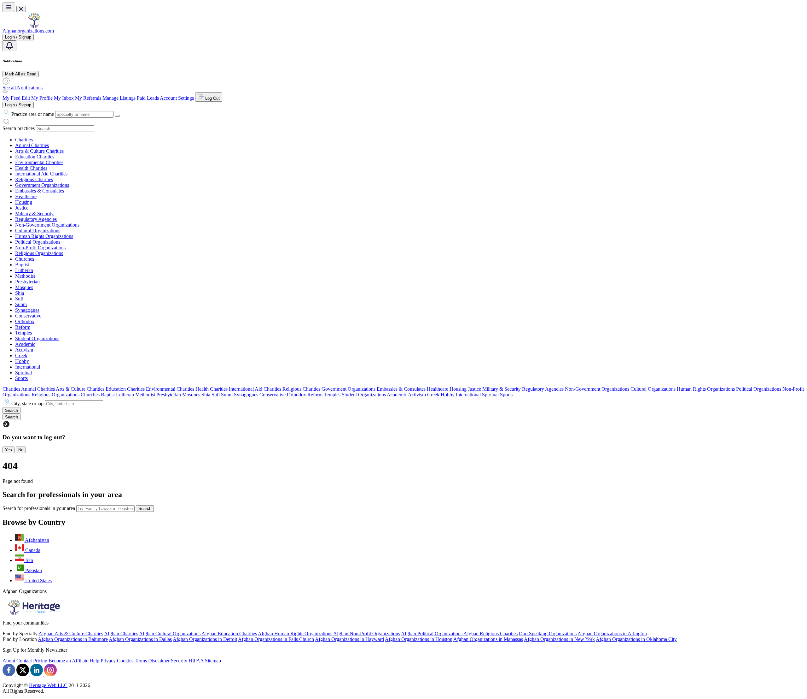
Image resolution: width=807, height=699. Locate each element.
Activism (24, 349)
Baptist (22, 264)
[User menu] (5, 91)
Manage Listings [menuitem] (119, 98)
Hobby (22, 361)
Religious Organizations (39, 253)
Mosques (24, 287)
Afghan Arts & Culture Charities (70, 633)
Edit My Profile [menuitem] (37, 98)
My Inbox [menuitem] (64, 98)
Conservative (28, 315)
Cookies (125, 660)
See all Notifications (23, 87)
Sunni (21, 304)
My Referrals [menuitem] (88, 98)
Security (179, 660)
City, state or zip (27, 403)
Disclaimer (159, 660)
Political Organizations (37, 242)
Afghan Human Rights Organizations (295, 633)
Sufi (19, 298)
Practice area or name (32, 114)
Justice (21, 207)
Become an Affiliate (68, 660)
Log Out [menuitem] (212, 98)
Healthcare (26, 196)
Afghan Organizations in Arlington (612, 633)
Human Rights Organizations (44, 236)
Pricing (40, 660)
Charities (24, 139)
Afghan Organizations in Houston (418, 639)
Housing (23, 202)
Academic (25, 344)
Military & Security (34, 213)
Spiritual (23, 372)
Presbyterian (27, 281)
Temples (23, 332)
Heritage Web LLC (48, 685)
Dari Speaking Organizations (548, 633)
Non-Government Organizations (47, 225)
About (9, 660)
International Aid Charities (41, 173)
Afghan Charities (121, 633)
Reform (22, 327)
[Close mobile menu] (21, 9)
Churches (24, 259)
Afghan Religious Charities (490, 633)
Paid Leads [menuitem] (148, 98)
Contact (24, 660)
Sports (21, 378)
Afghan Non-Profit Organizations (366, 633)
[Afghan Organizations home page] (34, 26)
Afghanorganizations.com (28, 30)
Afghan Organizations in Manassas (488, 639)
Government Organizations (42, 185)
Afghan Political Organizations (431, 633)
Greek (21, 355)
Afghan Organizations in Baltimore (73, 639)
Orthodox (24, 321)
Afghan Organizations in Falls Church (276, 639)
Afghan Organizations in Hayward (349, 639)
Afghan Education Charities (229, 633)
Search (144, 508)
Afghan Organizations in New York (559, 639)
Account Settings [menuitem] (177, 98)
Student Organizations (37, 338)
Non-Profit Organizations (40, 247)
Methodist (25, 276)
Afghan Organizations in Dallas (140, 639)
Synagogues (27, 310)
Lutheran (24, 270)
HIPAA (196, 660)
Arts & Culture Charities (39, 151)
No (20, 449)
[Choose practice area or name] (117, 116)
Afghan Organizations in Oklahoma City (636, 639)
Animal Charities (32, 145)
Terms (141, 660)
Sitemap (213, 660)
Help (94, 660)
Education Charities (34, 156)
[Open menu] (9, 7)
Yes (8, 449)
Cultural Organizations (37, 230)
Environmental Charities (39, 162)
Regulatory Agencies (36, 219)
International (27, 367)
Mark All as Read (20, 74)
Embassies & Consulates (39, 190)
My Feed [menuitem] (11, 98)
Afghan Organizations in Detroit (205, 639)
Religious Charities (34, 179)
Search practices (19, 128)
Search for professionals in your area (39, 508)
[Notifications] (9, 45)
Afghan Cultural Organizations (169, 633)
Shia (19, 293)
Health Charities (31, 168)
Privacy (108, 660)
